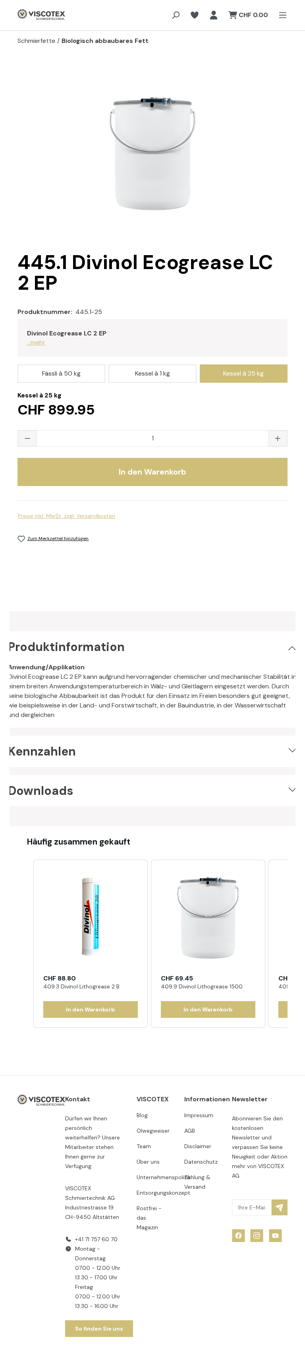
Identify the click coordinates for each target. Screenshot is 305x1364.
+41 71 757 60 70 (96, 1239)
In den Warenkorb (152, 472)
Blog (142, 1115)
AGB (189, 1130)
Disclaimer (197, 1146)
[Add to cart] (90, 1009)
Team (144, 1146)
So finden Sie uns (99, 1328)
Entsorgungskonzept (163, 1192)
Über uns (148, 1161)
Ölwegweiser (153, 1130)
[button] (25, 944)
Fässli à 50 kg (61, 373)
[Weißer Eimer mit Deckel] (152, 152)
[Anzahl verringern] (27, 438)
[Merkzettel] (194, 15)
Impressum (198, 1115)
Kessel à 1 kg (152, 373)
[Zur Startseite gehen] (33, 15)
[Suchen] (175, 15)
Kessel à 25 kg (243, 373)
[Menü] (280, 15)
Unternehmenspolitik (164, 1177)
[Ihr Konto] (213, 15)
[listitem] (90, 944)
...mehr (36, 342)
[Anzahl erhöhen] (277, 438)
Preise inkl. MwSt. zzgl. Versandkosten (66, 515)
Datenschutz (201, 1161)
